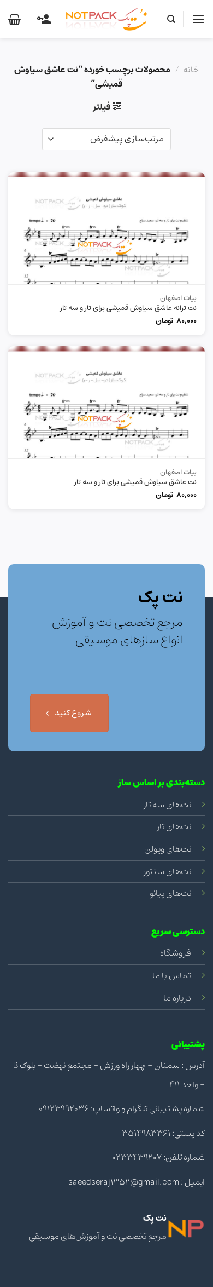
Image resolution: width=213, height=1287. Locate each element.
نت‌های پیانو (170, 893)
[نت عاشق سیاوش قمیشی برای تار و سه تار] (106, 402)
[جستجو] (171, 19)
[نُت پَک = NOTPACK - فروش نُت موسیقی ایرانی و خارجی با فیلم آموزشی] (106, 19)
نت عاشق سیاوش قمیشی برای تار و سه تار (135, 482)
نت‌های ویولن (167, 849)
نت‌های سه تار (167, 804)
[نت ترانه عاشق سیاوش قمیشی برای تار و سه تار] (106, 228)
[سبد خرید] (14, 19)
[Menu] (198, 18)
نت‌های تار (174, 826)
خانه (191, 69)
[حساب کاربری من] (44, 19)
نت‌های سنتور (167, 871)
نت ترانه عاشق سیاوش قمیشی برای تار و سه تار (128, 308)
